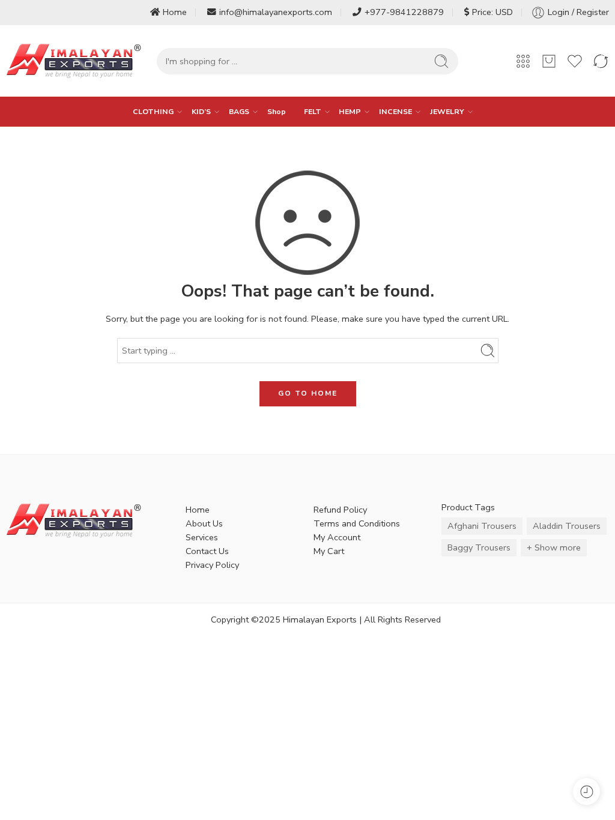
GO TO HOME (308, 393)
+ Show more (554, 547)
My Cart (329, 551)
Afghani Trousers (482, 526)
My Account (337, 537)
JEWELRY (447, 111)
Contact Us (207, 551)
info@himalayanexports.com (275, 12)
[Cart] (549, 61)
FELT (312, 111)
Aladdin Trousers (567, 526)
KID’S (201, 111)
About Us (204, 523)
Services (202, 537)
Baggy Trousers (478, 547)
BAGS (239, 111)
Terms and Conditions (357, 523)
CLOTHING (153, 111)
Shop (276, 111)
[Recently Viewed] (586, 791)
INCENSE (395, 111)
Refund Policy (340, 510)
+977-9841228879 (404, 12)
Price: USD (492, 12)
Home (175, 12)
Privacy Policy (212, 565)
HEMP (350, 111)
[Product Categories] (523, 61)
